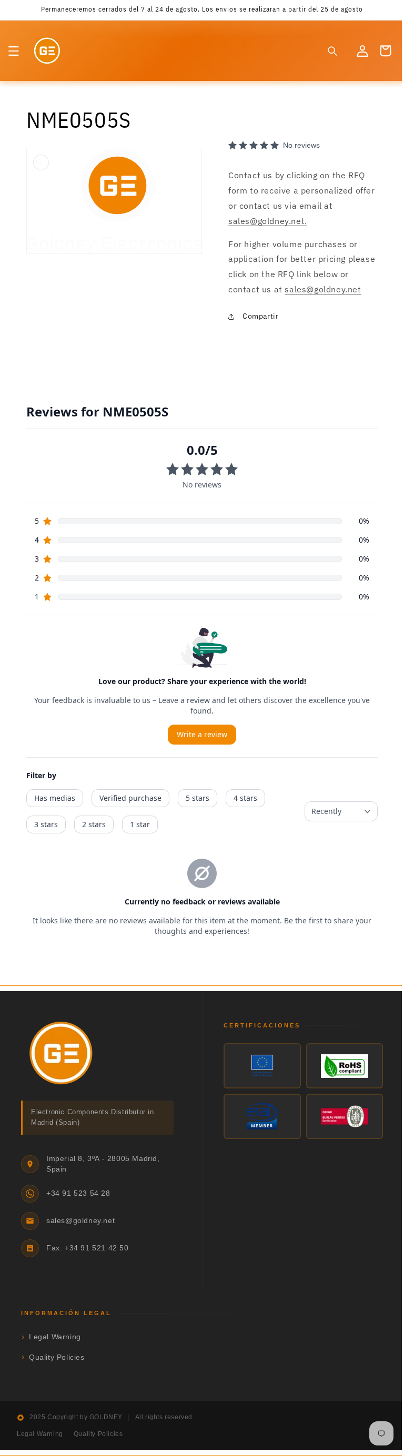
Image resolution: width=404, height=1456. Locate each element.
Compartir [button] (257, 316)
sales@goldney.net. (264, 221)
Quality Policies (57, 1357)
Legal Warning (55, 1337)
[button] (13, 51)
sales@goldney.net (330, 289)
